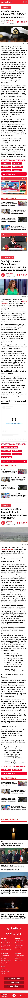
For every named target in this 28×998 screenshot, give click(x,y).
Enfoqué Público (6, 960)
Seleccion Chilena (6, 943)
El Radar (3, 958)
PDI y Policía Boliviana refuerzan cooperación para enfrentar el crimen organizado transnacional (14, 868)
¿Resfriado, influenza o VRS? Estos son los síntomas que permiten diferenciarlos (18, 212)
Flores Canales (9, 522)
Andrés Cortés (9, 274)
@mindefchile (8, 664)
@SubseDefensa (17, 664)
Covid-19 (6, 166)
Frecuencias (18, 960)
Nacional (6, 7)
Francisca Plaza (10, 21)
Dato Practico (19, 940)
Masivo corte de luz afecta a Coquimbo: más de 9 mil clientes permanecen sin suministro (12, 843)
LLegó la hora (5, 955)
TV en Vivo (14, 982)
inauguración (17, 166)
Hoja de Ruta (5, 963)
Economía (18, 943)
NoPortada (16, 450)
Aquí (3, 401)
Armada (6, 163)
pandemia (17, 170)
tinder (17, 454)
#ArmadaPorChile (15, 662)
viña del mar (17, 770)
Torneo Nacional (6, 949)
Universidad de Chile (5, 946)
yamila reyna (6, 457)
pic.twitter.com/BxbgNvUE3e (13, 666)
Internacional (19, 945)
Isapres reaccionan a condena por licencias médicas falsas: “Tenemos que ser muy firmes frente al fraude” (13, 916)
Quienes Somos (19, 955)
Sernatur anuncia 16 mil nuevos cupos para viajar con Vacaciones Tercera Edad (9, 203)
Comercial (4, 969)
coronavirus (17, 163)
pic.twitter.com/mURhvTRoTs (13, 758)
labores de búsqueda (7, 549)
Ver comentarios (9, 174)
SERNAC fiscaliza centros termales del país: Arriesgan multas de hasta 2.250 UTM (8, 220)
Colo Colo (4, 940)
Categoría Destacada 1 (9, 447)
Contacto (18, 958)
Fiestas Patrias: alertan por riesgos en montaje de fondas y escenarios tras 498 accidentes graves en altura (14, 892)
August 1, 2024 (19, 671)
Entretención (8, 257)
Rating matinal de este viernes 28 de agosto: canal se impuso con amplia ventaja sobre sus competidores (18, 228)
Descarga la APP (14, 986)
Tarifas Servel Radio (5, 972)
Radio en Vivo (14, 978)
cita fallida (6, 450)
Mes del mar (6, 170)
